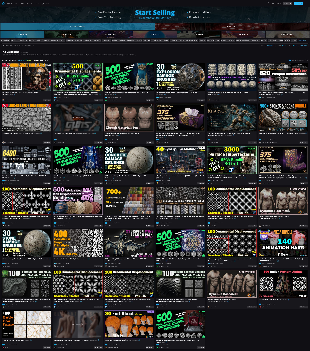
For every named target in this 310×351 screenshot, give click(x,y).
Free (41, 60)
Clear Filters (303, 45)
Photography (5, 40)
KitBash (114, 40)
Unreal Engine (273, 40)
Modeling (122, 40)
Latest (47, 60)
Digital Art (78, 40)
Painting (181, 40)
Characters (130, 40)
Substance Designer (242, 40)
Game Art (147, 40)
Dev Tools (97, 40)
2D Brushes (45, 40)
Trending (4, 60)
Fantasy (294, 40)
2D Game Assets (157, 40)
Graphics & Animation (57, 40)
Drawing (263, 40)
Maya (281, 40)
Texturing (139, 40)
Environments (88, 40)
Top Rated (36, 60)
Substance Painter (192, 40)
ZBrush (166, 40)
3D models (14, 40)
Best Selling (12, 60)
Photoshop (69, 40)
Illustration (173, 40)
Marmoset (231, 40)
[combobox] (155, 3)
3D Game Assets (34, 40)
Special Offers (24, 60)
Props (217, 40)
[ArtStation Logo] (3, 3)
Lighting (287, 40)
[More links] (307, 3)
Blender (223, 40)
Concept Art (106, 40)
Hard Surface (255, 40)
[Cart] (273, 3)
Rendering (210, 40)
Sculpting (202, 40)
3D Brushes (23, 40)
